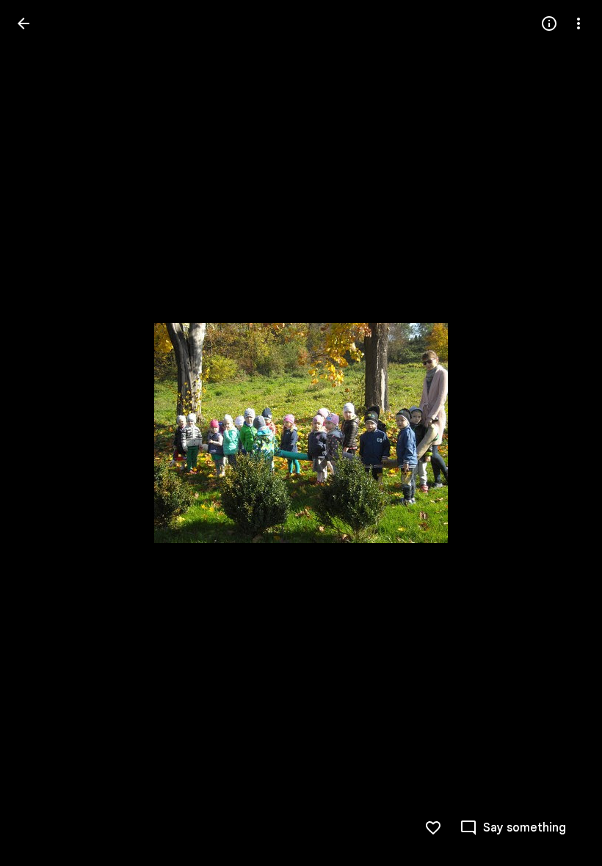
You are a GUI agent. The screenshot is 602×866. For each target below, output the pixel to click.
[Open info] (549, 23)
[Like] (433, 828)
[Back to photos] (23, 23)
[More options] (578, 23)
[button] (41, 433)
